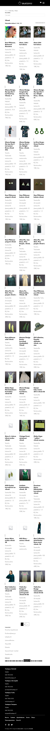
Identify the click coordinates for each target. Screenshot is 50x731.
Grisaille (31, 728)
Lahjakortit (8, 637)
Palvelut (7, 647)
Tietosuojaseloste (10, 720)
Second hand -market (11, 651)
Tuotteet (13, 717)
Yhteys (33, 717)
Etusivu (6, 10)
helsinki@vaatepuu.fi (10, 678)
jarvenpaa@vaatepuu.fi (11, 689)
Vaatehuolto (8, 654)
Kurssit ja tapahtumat (11, 630)
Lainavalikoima (9, 640)
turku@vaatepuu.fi (9, 701)
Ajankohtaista (20, 717)
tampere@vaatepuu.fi (10, 713)
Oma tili (18, 720)
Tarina (28, 717)
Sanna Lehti (20, 728)
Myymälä (8, 644)
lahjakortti (27, 660)
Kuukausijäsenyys (10, 633)
